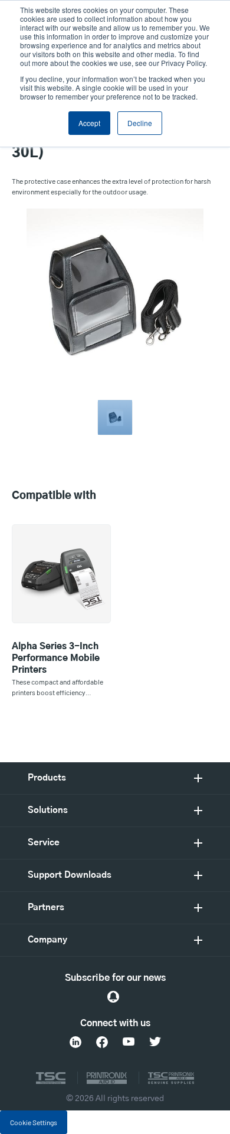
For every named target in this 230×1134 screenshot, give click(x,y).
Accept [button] (89, 123)
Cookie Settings (33, 1122)
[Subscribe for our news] (113, 997)
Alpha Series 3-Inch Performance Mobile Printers (56, 658)
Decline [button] (139, 123)
